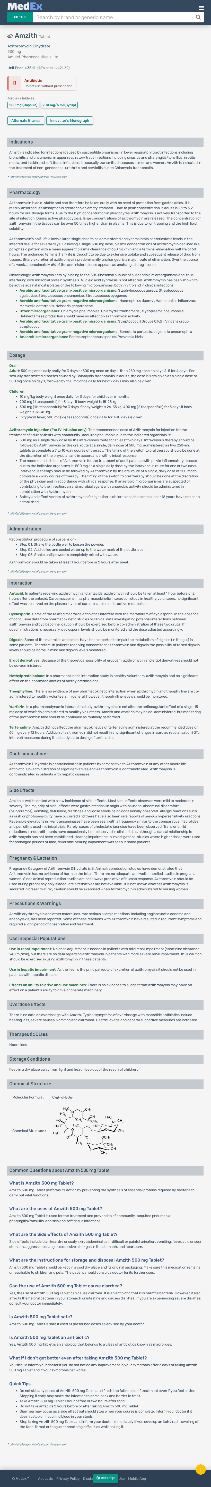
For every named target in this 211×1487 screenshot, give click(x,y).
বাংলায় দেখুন (107, 1478)
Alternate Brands (25, 121)
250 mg (23, 105)
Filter (20, 17)
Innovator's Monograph (69, 121)
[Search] (199, 17)
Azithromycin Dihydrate (28, 46)
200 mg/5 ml (59, 105)
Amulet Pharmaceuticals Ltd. (33, 57)
